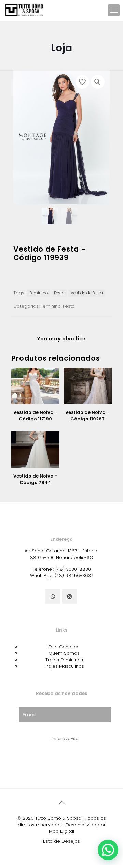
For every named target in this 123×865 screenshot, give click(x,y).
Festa (59, 293)
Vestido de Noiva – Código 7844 (35, 479)
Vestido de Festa (87, 293)
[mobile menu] (114, 10)
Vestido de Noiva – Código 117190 (35, 415)
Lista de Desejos (61, 841)
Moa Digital (61, 831)
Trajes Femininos (64, 660)
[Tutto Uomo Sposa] (24, 10)
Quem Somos (64, 653)
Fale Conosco (64, 647)
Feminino (38, 293)
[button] (98, 82)
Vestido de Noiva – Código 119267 (87, 415)
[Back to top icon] (61, 803)
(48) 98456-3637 (74, 575)
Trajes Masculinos (64, 666)
